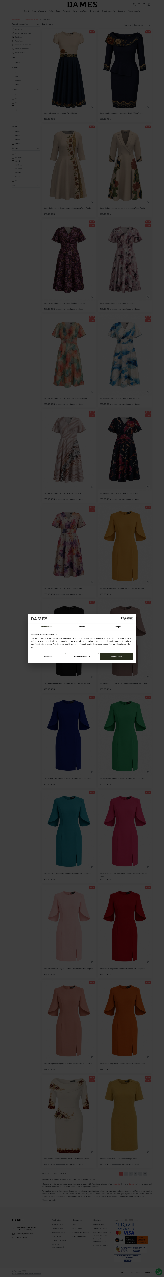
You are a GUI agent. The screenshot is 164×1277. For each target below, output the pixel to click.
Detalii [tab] (82, 627)
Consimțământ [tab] (46, 627)
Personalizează (80, 657)
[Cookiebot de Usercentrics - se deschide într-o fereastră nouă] (122, 619)
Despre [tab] (118, 627)
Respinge (48, 657)
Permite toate (116, 657)
